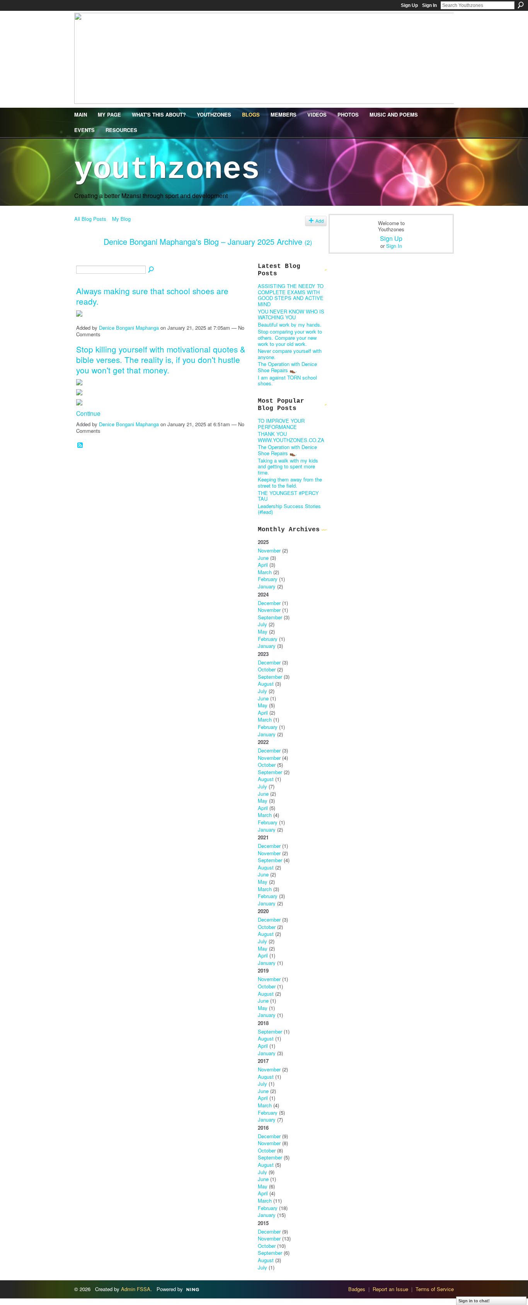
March (265, 572)
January (267, 586)
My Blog (121, 218)
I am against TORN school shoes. (287, 380)
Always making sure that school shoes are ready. (152, 296)
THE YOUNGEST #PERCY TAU (288, 496)
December (269, 603)
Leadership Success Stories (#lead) (289, 509)
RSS (80, 445)
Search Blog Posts (151, 269)
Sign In (429, 5)
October (267, 669)
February (268, 579)
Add (319, 221)
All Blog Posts (90, 218)
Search (521, 5)
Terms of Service (435, 1289)
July (262, 624)
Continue (88, 413)
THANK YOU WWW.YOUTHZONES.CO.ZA (291, 437)
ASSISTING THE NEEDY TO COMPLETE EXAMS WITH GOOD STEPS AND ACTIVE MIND (291, 295)
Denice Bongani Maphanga (129, 327)
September (270, 617)
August (266, 683)
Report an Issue (390, 1289)
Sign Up (409, 5)
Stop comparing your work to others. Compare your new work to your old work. (290, 337)
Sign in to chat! (474, 1300)
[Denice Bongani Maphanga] (86, 258)
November (269, 550)
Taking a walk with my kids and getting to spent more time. (288, 466)
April (263, 564)
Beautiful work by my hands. (290, 324)
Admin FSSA (135, 1289)
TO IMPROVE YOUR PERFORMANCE (281, 423)
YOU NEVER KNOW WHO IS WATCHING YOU (291, 314)
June (263, 557)
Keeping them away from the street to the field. (290, 482)
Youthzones (167, 169)
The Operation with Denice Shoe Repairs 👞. (287, 367)
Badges (356, 1289)
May (262, 631)
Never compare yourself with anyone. (290, 354)
